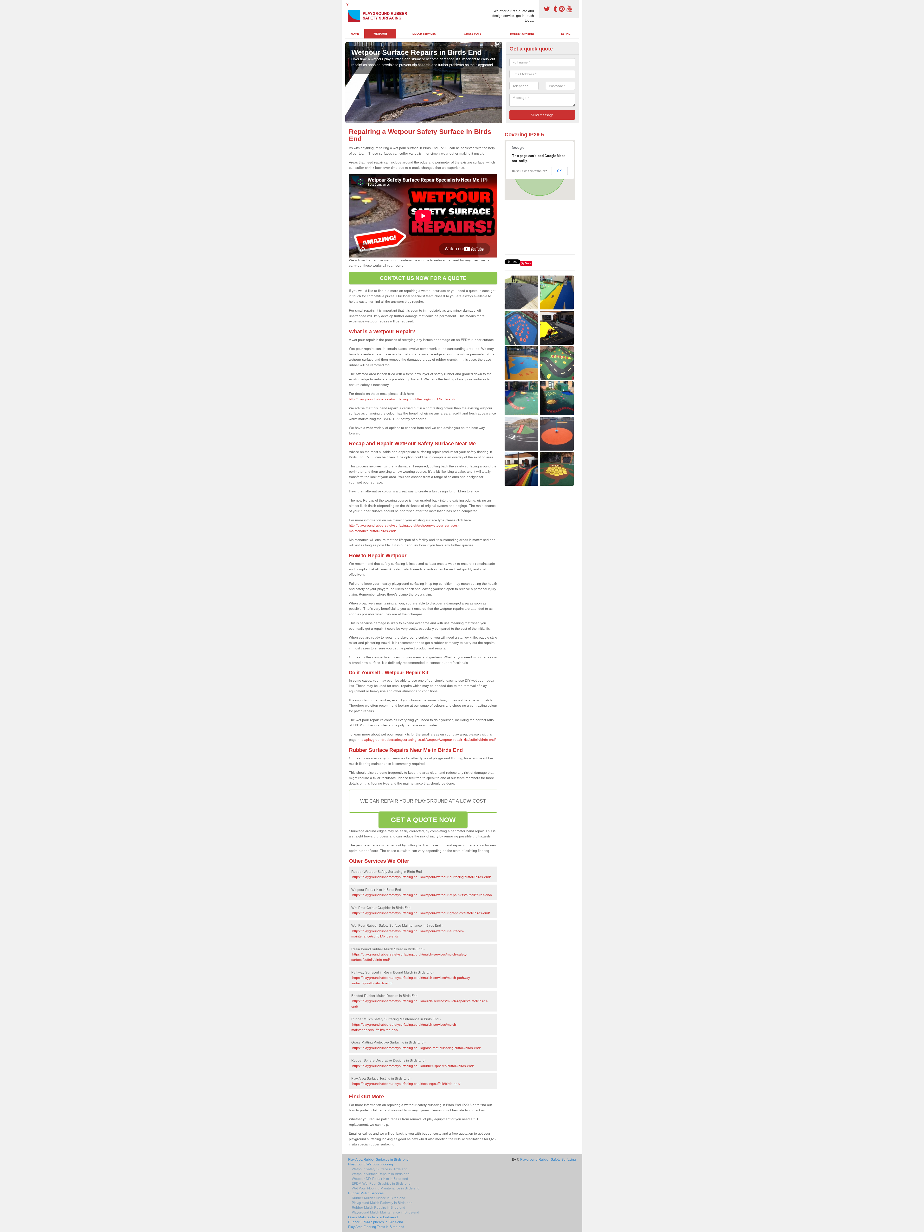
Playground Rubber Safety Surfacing (548, 1159)
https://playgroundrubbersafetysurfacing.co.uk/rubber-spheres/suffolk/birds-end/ (413, 1066)
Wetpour (380, 33)
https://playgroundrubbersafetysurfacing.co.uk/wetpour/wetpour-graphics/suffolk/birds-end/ (421, 913)
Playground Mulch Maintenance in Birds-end (385, 1212)
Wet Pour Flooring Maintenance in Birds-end (385, 1188)
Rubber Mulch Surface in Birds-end (378, 1198)
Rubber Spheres (522, 33)
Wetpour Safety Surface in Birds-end (379, 1169)
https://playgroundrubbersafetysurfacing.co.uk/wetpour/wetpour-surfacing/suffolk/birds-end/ (421, 877)
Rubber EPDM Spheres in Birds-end (375, 1222)
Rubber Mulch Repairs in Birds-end (378, 1207)
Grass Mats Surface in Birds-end (373, 1217)
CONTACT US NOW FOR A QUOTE (423, 278)
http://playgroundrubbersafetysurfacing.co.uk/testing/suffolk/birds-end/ (402, 399)
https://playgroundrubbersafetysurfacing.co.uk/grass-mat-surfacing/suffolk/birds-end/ (416, 1048)
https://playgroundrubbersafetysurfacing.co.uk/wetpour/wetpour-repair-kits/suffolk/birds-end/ (422, 895)
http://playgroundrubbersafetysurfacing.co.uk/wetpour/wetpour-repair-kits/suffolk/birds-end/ (427, 740)
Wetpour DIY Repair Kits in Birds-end (380, 1179)
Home (355, 33)
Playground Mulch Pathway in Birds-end (382, 1203)
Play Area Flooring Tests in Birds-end (376, 1227)
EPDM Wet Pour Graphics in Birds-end (381, 1183)
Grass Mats (472, 33)
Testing (565, 33)
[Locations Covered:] (347, 4)
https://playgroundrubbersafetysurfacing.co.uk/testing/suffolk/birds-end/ (406, 1084)
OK (559, 171)
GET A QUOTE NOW (423, 819)
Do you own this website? (529, 171)
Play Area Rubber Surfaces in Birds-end (378, 1159)
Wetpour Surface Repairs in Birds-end (381, 1174)
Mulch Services (424, 33)
